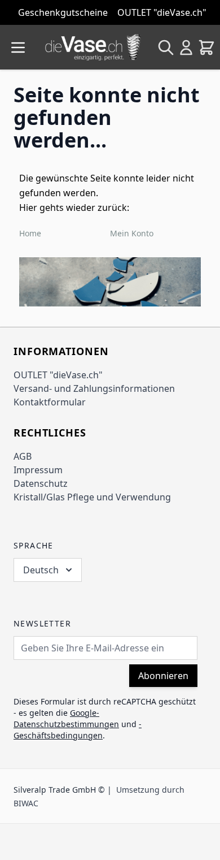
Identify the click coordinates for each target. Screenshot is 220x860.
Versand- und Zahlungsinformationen (94, 388)
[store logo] (93, 47)
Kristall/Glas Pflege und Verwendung (92, 497)
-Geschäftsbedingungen (78, 730)
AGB (23, 456)
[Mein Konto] (186, 47)
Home (30, 233)
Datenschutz (41, 483)
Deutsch (41, 570)
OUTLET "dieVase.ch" (58, 375)
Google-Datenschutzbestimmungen (66, 718)
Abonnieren (163, 675)
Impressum (38, 470)
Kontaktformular (50, 402)
